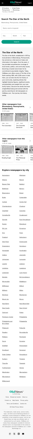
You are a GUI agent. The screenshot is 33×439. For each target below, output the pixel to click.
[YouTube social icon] (23, 433)
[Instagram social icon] (18, 433)
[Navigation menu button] (2, 3)
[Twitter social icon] (14, 433)
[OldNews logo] (16, 2)
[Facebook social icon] (9, 433)
